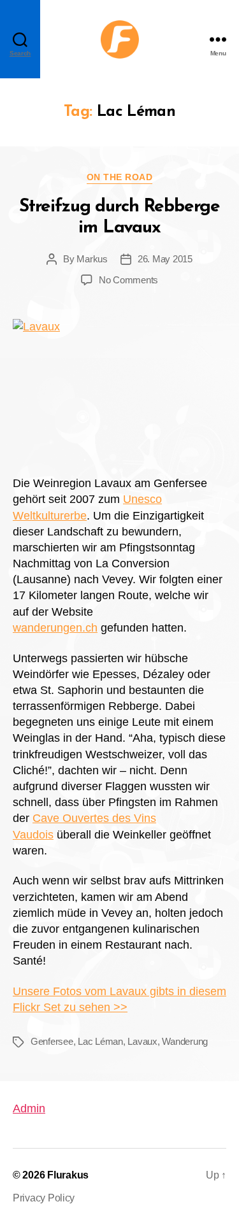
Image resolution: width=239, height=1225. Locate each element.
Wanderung (185, 1041)
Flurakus (68, 1175)
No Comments (128, 279)
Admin (29, 1108)
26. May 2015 (165, 258)
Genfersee (52, 1041)
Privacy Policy (44, 1198)
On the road (120, 177)
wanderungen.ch (55, 627)
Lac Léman (100, 1041)
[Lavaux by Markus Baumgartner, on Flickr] (119, 390)
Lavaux (142, 1041)
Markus (91, 258)
